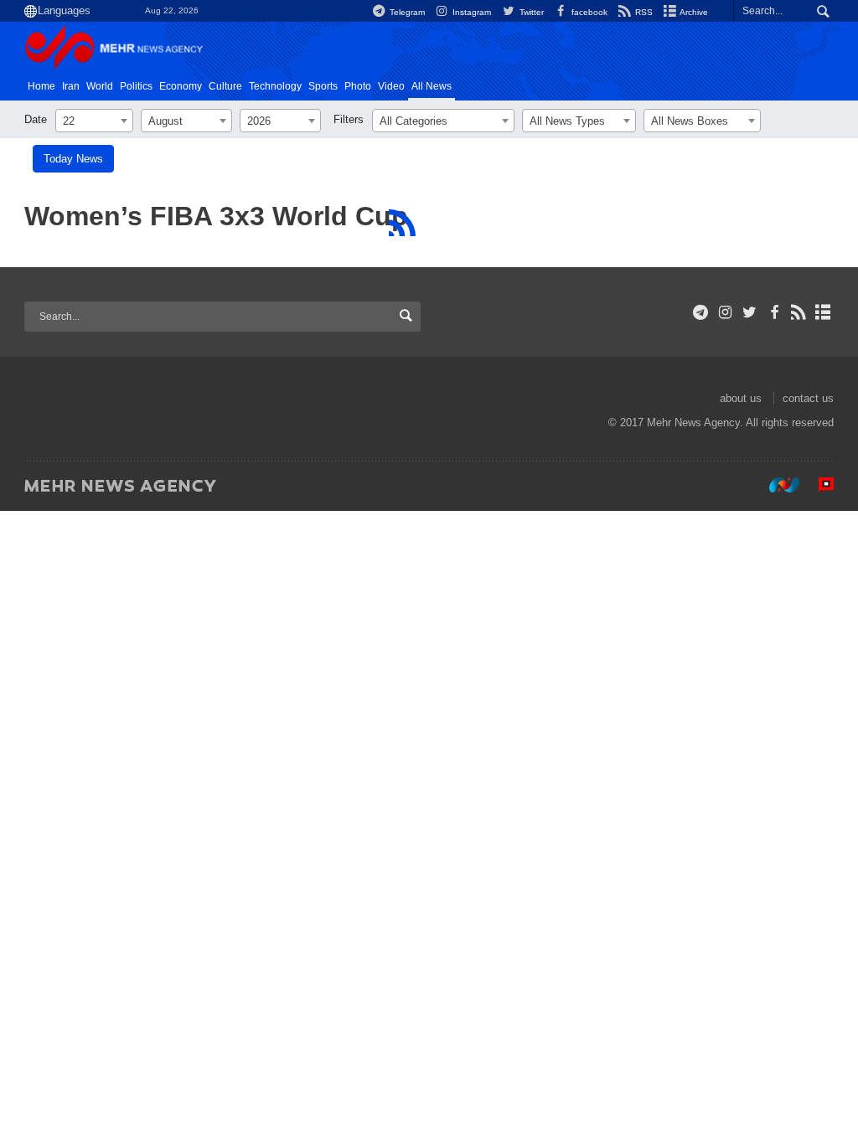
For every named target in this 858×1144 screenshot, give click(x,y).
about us (741, 398)
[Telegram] (700, 312)
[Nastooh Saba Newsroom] (775, 484)
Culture (225, 86)
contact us (808, 398)
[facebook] (773, 312)
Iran (71, 86)
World (99, 86)
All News (431, 86)
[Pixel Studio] (818, 484)
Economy (180, 86)
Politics (136, 86)
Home (41, 86)
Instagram (470, 12)
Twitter (530, 12)
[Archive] (823, 312)
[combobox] (94, 120)
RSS (643, 12)
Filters (348, 119)
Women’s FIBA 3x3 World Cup (216, 216)
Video (391, 86)
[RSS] (402, 223)
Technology (275, 86)
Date (35, 119)
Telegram (406, 12)
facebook (588, 12)
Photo (357, 86)
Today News (73, 158)
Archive (693, 12)
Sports (323, 86)
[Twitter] (749, 312)
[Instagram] (725, 312)
